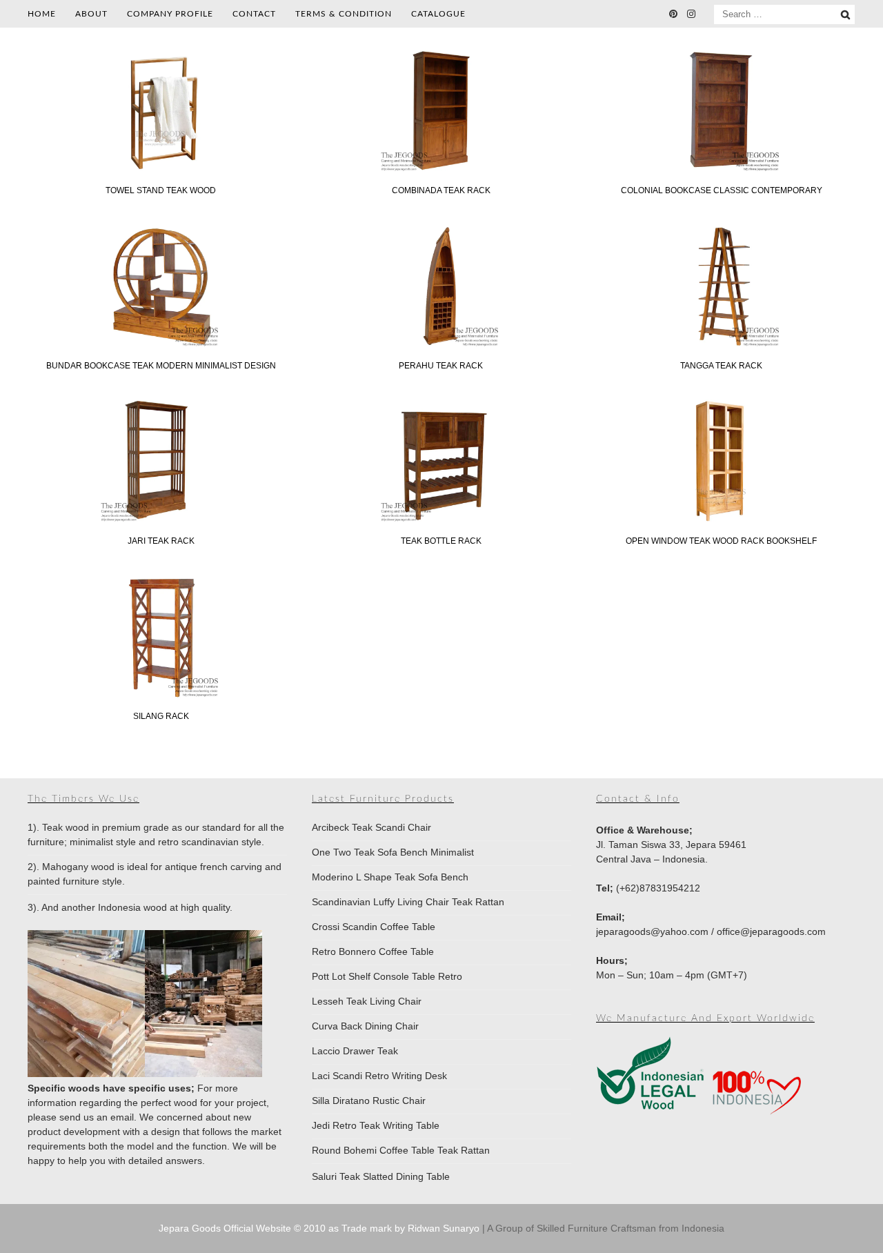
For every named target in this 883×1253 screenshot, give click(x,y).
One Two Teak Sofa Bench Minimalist (393, 852)
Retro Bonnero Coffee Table (373, 951)
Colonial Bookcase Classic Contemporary (721, 190)
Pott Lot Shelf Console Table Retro (387, 976)
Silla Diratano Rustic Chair (369, 1100)
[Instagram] (691, 13)
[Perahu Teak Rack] (441, 344)
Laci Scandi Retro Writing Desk (379, 1075)
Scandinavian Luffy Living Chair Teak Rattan (408, 901)
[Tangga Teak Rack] (721, 344)
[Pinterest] (673, 13)
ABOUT (91, 14)
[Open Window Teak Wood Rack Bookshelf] (721, 519)
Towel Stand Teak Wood (161, 190)
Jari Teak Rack (161, 541)
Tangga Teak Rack (721, 366)
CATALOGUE (438, 14)
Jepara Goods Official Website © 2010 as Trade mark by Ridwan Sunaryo (320, 1228)
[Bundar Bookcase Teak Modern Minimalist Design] (161, 344)
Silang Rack (161, 716)
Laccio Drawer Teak (355, 1050)
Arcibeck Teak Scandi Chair (371, 827)
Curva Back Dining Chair (365, 1026)
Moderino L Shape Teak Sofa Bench (390, 876)
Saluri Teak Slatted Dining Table (381, 1176)
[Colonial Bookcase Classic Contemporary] (721, 169)
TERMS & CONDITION (343, 14)
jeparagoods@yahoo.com (652, 931)
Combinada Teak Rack (441, 190)
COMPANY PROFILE (170, 14)
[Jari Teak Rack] (161, 519)
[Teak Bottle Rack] (441, 519)
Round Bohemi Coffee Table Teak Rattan (401, 1150)
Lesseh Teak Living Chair (366, 1001)
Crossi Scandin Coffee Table (373, 926)
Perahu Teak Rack (441, 366)
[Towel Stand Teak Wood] (161, 169)
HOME (42, 14)
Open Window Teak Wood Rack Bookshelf (721, 541)
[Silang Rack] (161, 694)
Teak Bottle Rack (441, 541)
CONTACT (254, 14)
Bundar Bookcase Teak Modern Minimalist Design (161, 366)
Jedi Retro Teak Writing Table (375, 1125)
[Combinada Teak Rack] (441, 169)
